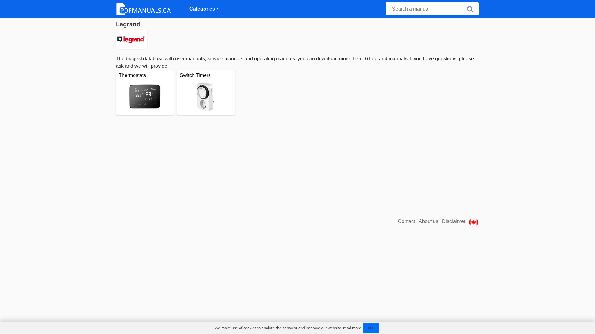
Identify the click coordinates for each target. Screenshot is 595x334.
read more (352, 328)
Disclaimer (453, 221)
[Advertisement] (297, 161)
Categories (202, 8)
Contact (406, 221)
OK (371, 328)
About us (428, 221)
